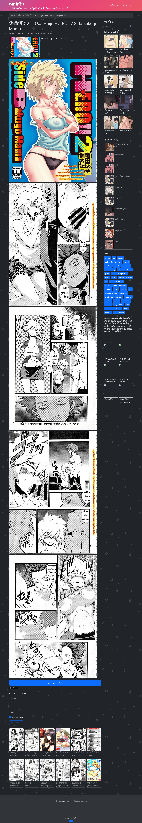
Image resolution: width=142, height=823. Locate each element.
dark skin (116, 266)
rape (130, 289)
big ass (120, 258)
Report (69, 801)
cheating (108, 266)
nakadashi (122, 285)
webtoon (108, 305)
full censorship (110, 270)
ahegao (107, 258)
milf (106, 281)
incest (107, 277)
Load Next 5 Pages (55, 682)
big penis (118, 262)
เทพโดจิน (16, 3)
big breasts (109, 262)
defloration (126, 266)
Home (60, 801)
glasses (129, 270)
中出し (126, 309)
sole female (109, 297)
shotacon (123, 293)
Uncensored (126, 301)
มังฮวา (121, 305)
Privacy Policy (81, 801)
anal (114, 258)
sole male (118, 297)
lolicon (121, 277)
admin (35, 33)
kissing (114, 277)
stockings (128, 297)
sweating (108, 301)
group (107, 274)
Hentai (124, 5)
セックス (118, 309)
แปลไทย (112, 5)
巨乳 (115, 312)
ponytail (123, 289)
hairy (113, 274)
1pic (130, 5)
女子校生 (108, 312)
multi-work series (111, 285)
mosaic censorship (116, 281)
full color (121, 270)
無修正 (121, 312)
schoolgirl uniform (111, 293)
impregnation (122, 274)
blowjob (126, 262)
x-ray (115, 305)
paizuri (116, 289)
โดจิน (127, 305)
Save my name (17, 717)
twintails (116, 301)
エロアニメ (109, 309)
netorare (108, 289)
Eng (118, 5)
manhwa (129, 277)
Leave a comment (47, 33)
